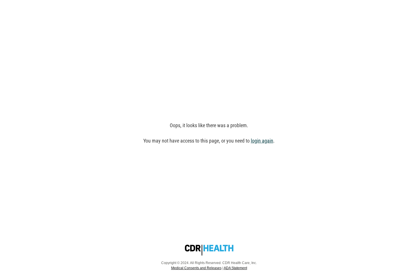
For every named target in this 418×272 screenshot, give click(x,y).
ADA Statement (235, 268)
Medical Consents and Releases (196, 268)
